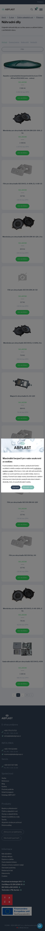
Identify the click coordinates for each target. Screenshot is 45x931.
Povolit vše (28, 487)
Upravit (15, 487)
